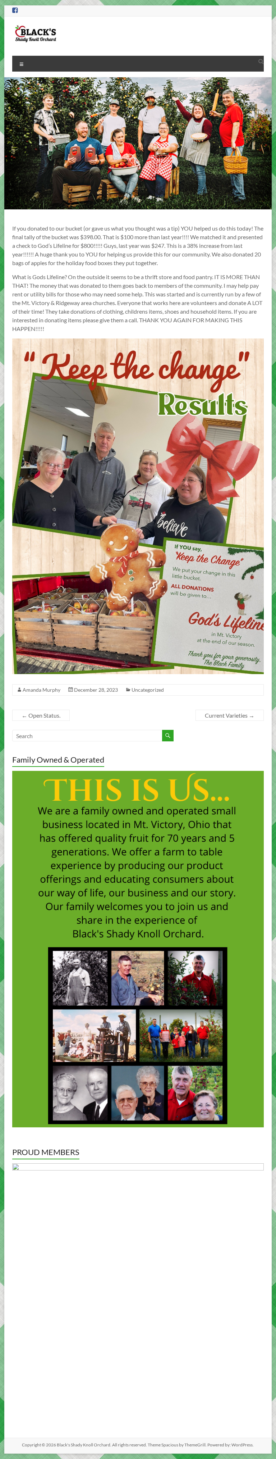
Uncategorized (148, 690)
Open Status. (41, 715)
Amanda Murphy (41, 690)
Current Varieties (229, 715)
